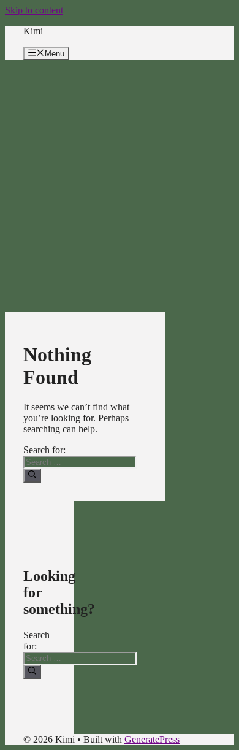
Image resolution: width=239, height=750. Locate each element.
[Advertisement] (119, 185)
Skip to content (34, 10)
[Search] (32, 475)
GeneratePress (152, 739)
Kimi (33, 31)
